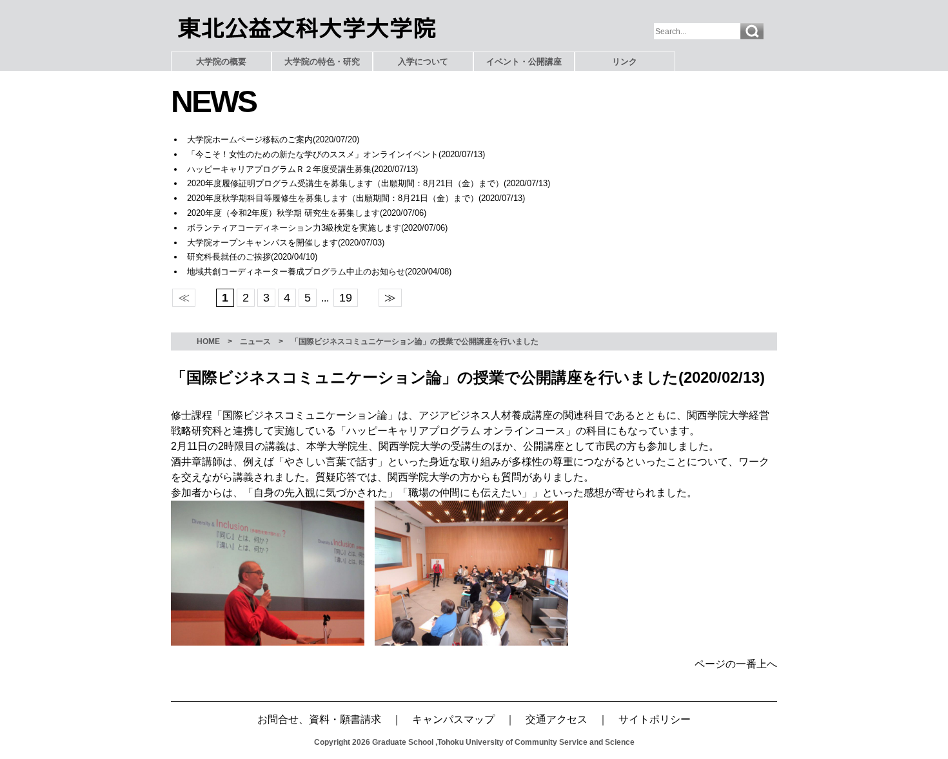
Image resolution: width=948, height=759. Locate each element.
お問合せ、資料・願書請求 (319, 719)
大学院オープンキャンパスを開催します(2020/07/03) (285, 242)
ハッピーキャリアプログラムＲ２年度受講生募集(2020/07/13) (302, 169)
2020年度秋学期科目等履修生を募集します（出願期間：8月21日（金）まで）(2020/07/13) (356, 198)
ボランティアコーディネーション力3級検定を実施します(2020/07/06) (317, 228)
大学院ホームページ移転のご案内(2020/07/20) (273, 139)
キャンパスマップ (453, 719)
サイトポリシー (654, 719)
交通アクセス (557, 719)
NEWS (213, 101)
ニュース (255, 341)
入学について (423, 61)
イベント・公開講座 (524, 61)
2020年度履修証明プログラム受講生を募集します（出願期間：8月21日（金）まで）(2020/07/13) (368, 183)
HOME (208, 341)
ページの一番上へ (736, 663)
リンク (624, 61)
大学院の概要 (221, 61)
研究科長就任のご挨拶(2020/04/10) (252, 257)
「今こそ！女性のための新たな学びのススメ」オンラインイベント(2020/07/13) (336, 154)
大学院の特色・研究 (322, 61)
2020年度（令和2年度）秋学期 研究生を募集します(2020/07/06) (306, 213)
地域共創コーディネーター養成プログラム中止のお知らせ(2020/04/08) (319, 271)
